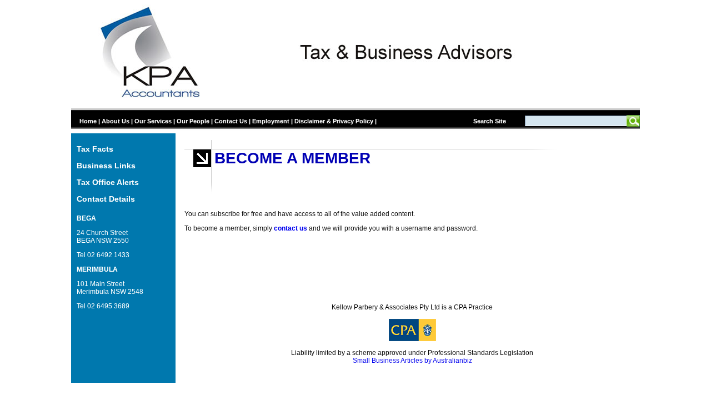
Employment (270, 121)
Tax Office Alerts (108, 182)
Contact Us (230, 121)
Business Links (106, 165)
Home (88, 121)
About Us (115, 121)
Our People (193, 121)
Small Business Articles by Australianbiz (412, 360)
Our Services (153, 121)
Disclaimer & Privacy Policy (333, 121)
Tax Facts (95, 148)
